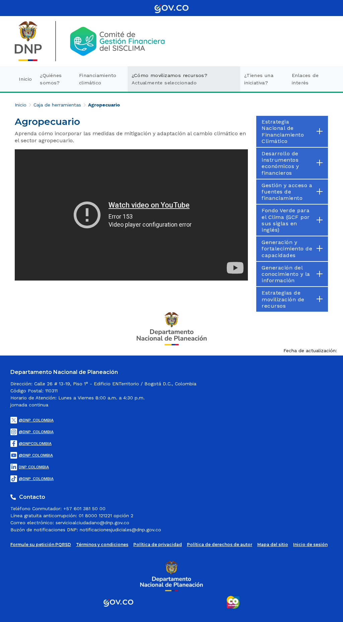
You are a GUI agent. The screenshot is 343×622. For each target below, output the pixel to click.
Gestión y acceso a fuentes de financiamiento (287, 191)
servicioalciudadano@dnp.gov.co (92, 522)
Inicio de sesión (310, 544)
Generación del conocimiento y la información (286, 274)
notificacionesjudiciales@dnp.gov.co (120, 529)
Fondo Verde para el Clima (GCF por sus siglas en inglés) (286, 220)
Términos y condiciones (102, 544)
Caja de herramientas (57, 104)
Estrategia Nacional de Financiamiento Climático (283, 131)
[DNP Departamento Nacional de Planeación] (172, 328)
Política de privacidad (157, 544)
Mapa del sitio (272, 544)
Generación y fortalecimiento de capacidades (287, 248)
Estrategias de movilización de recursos (283, 299)
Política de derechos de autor (219, 544)
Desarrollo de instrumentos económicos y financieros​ (280, 163)
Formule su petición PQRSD (40, 544)
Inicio (20, 104)
